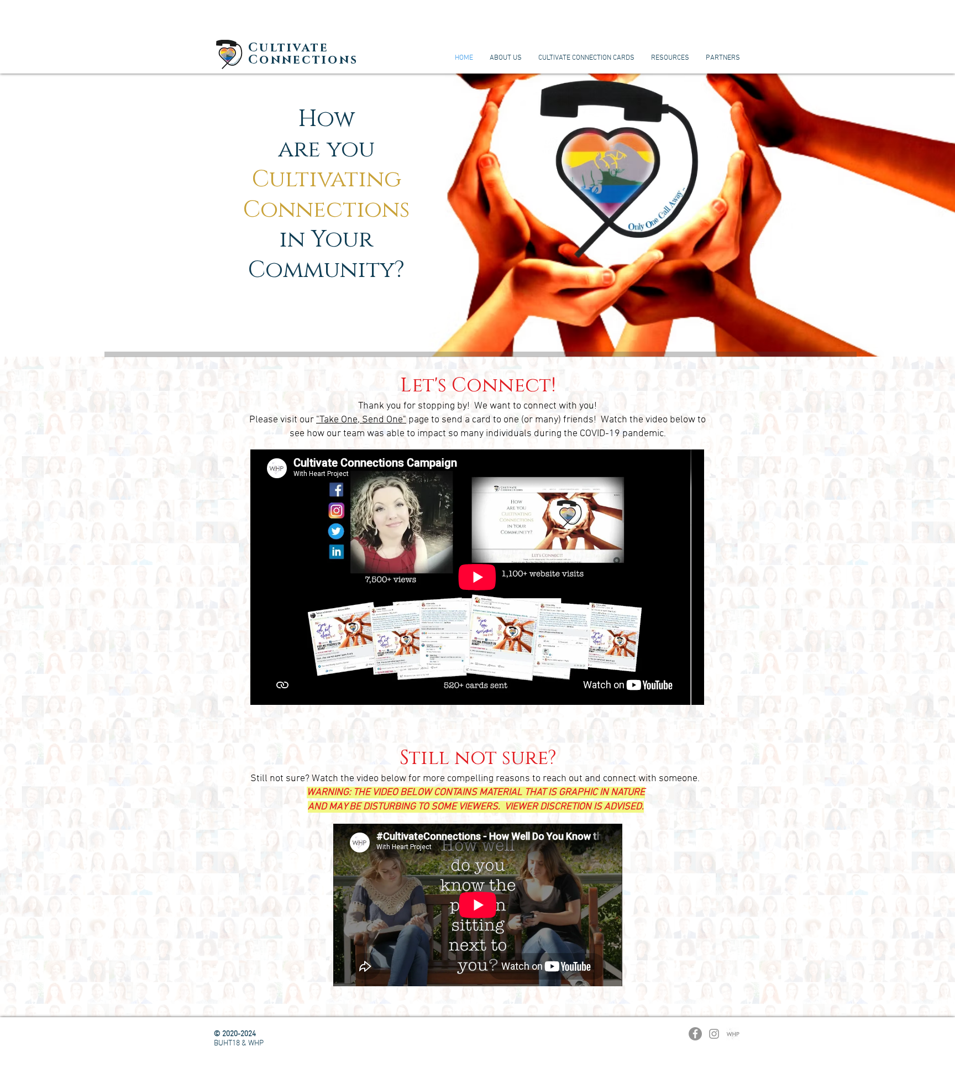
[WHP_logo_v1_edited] (732, 1033)
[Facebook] (695, 1033)
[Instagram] (714, 1033)
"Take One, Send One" (361, 420)
